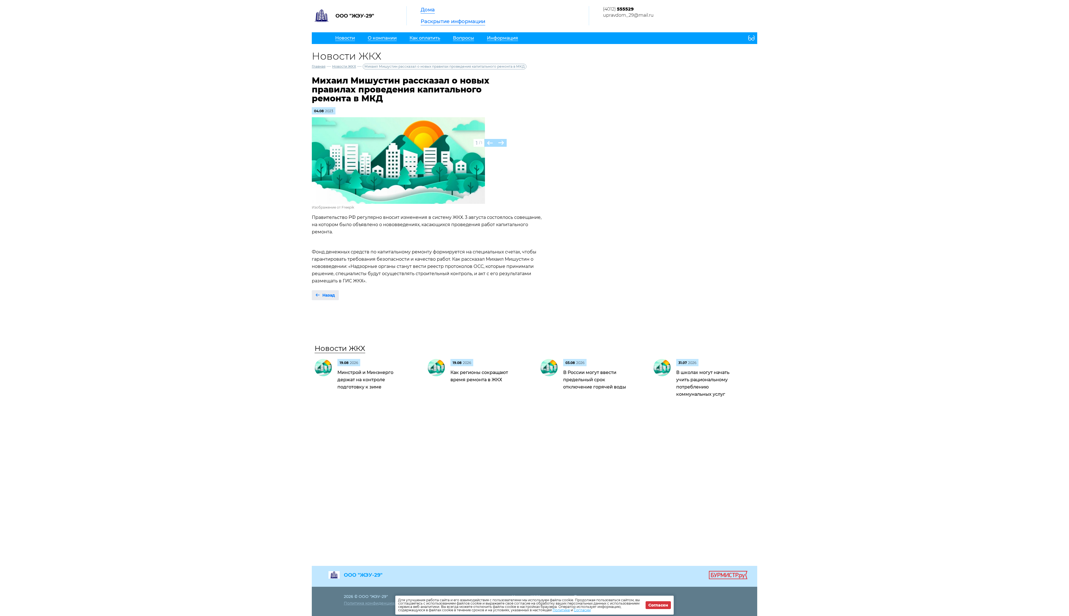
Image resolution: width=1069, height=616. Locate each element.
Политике (561, 610)
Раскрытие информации (453, 21)
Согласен (658, 605)
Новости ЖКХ (344, 66)
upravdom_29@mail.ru (628, 15)
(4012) (618, 9)
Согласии (582, 610)
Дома (428, 10)
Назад (328, 295)
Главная (318, 66)
